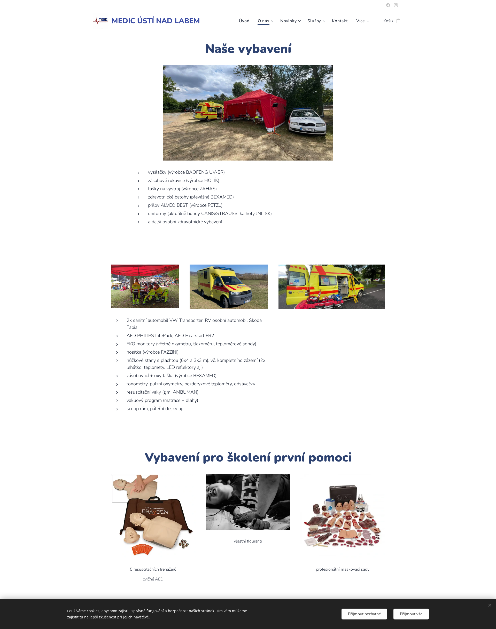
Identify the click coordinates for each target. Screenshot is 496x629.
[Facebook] (388, 5)
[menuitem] (246, 20)
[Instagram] (396, 5)
